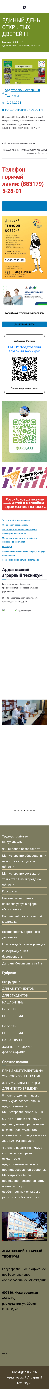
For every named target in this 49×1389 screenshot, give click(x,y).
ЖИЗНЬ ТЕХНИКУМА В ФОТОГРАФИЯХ (18, 1049)
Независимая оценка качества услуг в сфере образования (23, 553)
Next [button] (43, 712)
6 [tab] (31, 810)
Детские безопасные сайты (22, 963)
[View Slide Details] (24, 658)
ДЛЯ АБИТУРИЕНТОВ (18, 988)
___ (4, 1352)
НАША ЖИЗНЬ (15, 109)
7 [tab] (34, 810)
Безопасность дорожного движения (21, 934)
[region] (24, 713)
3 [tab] (21, 810)
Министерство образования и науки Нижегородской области (19, 531)
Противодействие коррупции (23, 944)
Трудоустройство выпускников (17, 520)
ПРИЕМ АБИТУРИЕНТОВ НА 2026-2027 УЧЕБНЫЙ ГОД (22, 1073)
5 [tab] (27, 810)
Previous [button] (6, 712)
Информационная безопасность (15, 953)
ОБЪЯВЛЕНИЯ (12, 1016)
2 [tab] (18, 810)
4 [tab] (24, 810)
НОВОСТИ (35, 109)
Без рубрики (11, 982)
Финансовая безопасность (15, 525)
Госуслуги (7, 546)
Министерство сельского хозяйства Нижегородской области (19, 540)
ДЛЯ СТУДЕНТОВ (15, 995)
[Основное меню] (24, 7)
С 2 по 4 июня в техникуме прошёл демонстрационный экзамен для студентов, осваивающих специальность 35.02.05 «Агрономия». (24, 1129)
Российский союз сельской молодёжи (20, 560)
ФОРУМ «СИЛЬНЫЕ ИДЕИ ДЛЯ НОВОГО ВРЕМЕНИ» (21, 1085)
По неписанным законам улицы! (19, 143)
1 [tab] (15, 810)
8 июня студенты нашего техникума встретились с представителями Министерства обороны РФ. (23, 1104)
